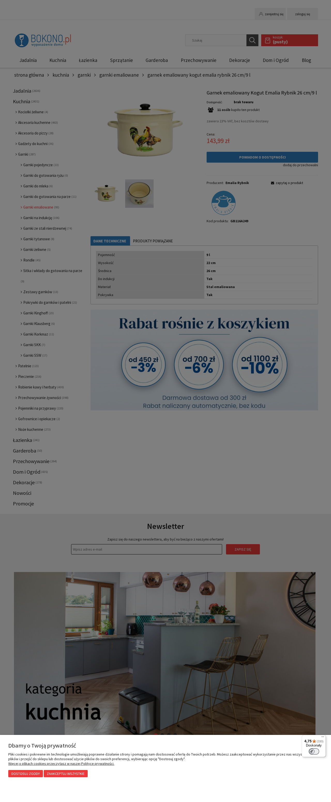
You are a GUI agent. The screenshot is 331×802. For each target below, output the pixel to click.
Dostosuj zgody (25, 773)
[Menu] (323, 738)
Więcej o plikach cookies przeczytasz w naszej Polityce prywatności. (61, 763)
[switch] (314, 751)
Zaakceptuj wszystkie (66, 773)
